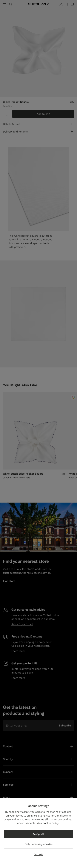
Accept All (38, 834)
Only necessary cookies (39, 844)
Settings (38, 854)
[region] (38, 829)
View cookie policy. (48, 823)
